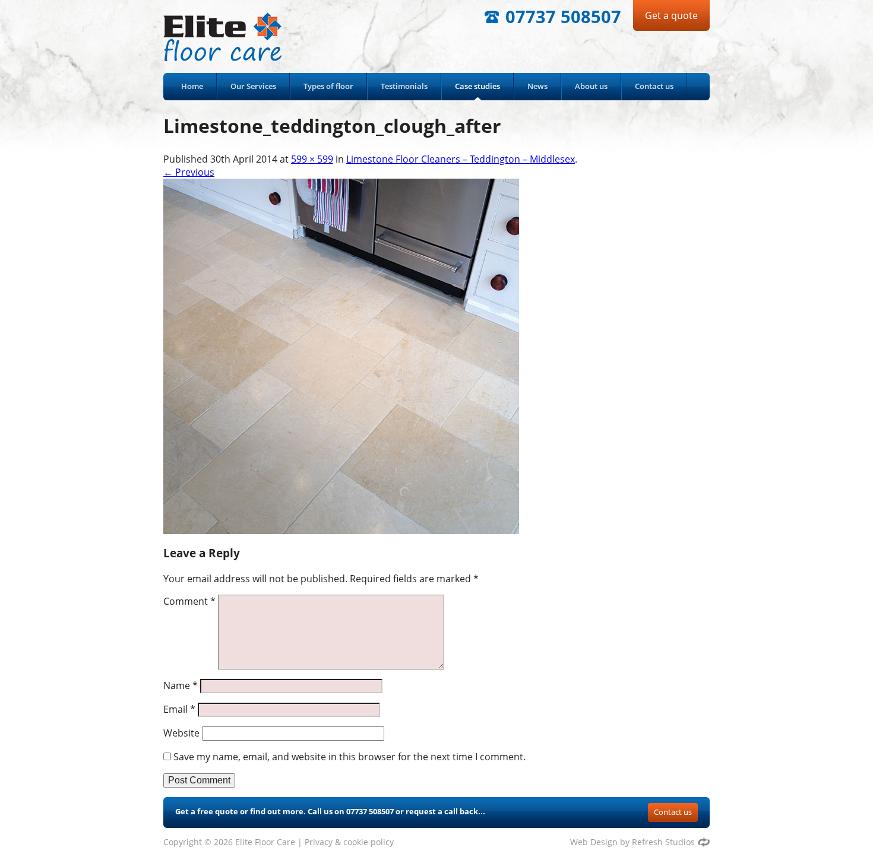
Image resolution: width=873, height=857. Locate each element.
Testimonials (404, 86)
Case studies (477, 86)
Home (192, 86)
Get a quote (671, 15)
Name (180, 685)
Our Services (253, 86)
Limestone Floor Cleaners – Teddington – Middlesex (460, 159)
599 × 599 (312, 159)
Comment (189, 601)
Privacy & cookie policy (349, 842)
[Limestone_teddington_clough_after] (341, 355)
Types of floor (328, 86)
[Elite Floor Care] (234, 36)
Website (181, 732)
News (537, 86)
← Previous (188, 172)
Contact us (654, 86)
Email (179, 709)
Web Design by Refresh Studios (632, 842)
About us (591, 86)
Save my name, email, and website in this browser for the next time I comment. (349, 756)
